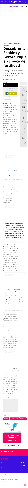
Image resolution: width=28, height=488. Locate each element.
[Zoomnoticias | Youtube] (24, 454)
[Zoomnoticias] (7, 452)
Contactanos (23, 468)
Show (15, 1)
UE (12, 430)
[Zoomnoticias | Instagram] (22, 454)
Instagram (23, 418)
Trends (11, 1)
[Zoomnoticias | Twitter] (26, 7)
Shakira (5, 103)
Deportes (20, 1)
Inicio (6, 1)
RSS (20, 470)
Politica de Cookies (13, 476)
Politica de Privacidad (5, 476)
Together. (15, 368)
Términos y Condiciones (5, 474)
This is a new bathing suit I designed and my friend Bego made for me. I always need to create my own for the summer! (14, 175)
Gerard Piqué (7, 107)
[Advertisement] (14, 27)
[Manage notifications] (25, 485)
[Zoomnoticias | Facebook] (22, 451)
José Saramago (8, 99)
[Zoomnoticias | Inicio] (26, 458)
